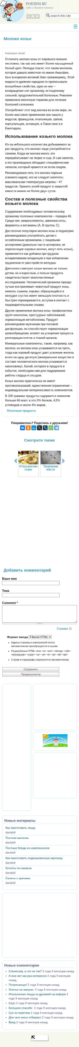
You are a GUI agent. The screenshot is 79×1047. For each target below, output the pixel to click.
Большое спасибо (21, 1007)
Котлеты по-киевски (18, 868)
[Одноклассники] (28, 427)
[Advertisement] (39, 524)
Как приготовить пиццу (20, 827)
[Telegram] (56, 427)
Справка (62, 628)
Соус (12, 1003)
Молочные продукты (21, 410)
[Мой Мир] (33, 427)
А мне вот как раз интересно (28, 975)
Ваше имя (9, 578)
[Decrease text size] (28, 18)
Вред (12, 1022)
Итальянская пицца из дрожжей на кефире (37, 994)
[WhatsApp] (50, 427)
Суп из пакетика (19, 1012)
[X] (39, 427)
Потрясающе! (18, 984)
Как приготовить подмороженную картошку (34, 858)
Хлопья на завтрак (21, 989)
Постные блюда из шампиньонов (27, 848)
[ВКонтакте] (22, 427)
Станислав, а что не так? (25, 971)
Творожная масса (50, 468)
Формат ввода (18, 637)
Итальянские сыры (28, 468)
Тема (5, 590)
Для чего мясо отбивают (25, 1017)
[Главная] (12, 21)
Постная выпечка (16, 837)
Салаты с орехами (17, 878)
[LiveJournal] (45, 427)
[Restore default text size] (33, 18)
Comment (10, 602)
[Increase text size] (37, 18)
